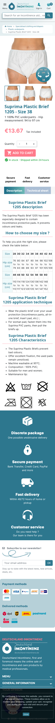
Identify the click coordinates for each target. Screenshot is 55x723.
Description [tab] (14, 190)
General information (18, 683)
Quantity (9, 143)
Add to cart (20, 153)
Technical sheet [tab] (37, 190)
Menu (6, 676)
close (26, 714)
